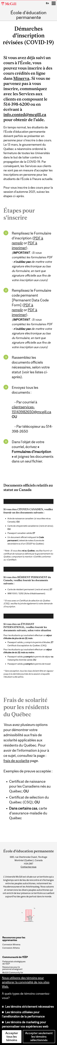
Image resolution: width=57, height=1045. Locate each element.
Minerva (21, 78)
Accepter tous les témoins (11, 1036)
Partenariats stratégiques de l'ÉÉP (13, 962)
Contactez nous (28, 867)
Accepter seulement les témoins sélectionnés (39, 1036)
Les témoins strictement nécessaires (29, 1006)
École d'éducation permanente (28, 15)
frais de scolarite (16, 761)
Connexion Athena (11, 948)
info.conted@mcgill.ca (24, 114)
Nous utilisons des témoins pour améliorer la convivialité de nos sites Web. (25, 982)
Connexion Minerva (11, 944)
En (47, 3)
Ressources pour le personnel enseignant (12, 968)
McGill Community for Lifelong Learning (12, 973)
